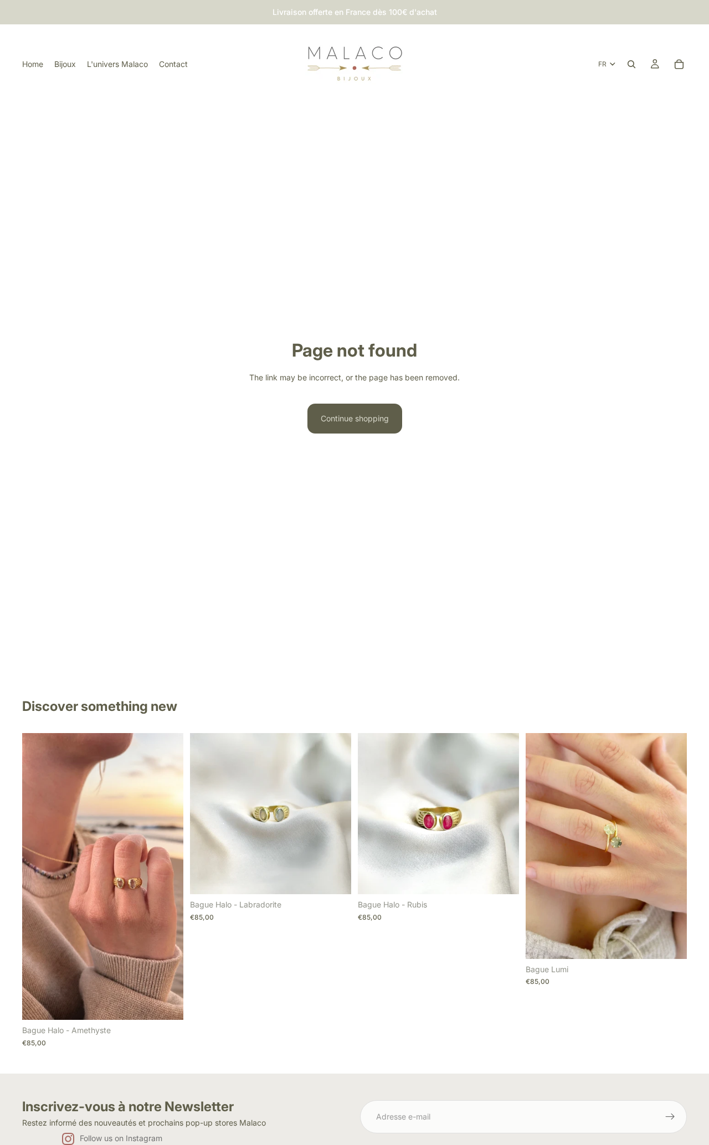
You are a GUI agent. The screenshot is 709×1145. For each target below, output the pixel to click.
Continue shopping (355, 418)
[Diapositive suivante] (166, 876)
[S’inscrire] (670, 1116)
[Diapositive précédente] (38, 876)
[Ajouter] (166, 1003)
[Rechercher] (631, 64)
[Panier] (679, 64)
